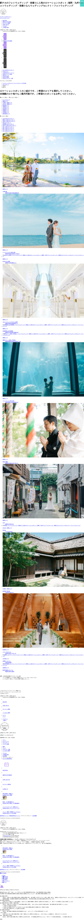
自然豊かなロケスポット (8, 124)
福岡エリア (5, 101)
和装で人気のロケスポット (9, 119)
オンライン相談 (6, 23)
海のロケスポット (7, 122)
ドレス (4, 748)
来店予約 (5, 20)
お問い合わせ (6, 24)
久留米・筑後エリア (7, 102)
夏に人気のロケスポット (8, 128)
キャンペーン (6, 741)
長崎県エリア (6, 106)
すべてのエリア (6, 99)
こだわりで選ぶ (14, 97)
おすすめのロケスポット (8, 118)
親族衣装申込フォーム (14, 815)
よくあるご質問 (6, 750)
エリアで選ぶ (4, 97)
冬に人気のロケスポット (8, 131)
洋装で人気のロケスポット (9, 121)
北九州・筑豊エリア (7, 104)
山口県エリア (6, 108)
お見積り (5, 879)
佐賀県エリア (6, 109)
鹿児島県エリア (6, 113)
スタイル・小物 (6, 749)
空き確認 (6, 878)
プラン (4, 740)
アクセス (5, 26)
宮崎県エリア (6, 110)
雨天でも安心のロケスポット (9, 125)
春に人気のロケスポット (8, 126)
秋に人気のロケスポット (8, 129)
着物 (4, 746)
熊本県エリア (6, 105)
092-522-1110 (7, 835)
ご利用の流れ (6, 27)
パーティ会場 (6, 744)
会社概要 (5, 755)
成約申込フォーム (4, 815)
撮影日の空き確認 (7, 21)
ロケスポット (6, 742)
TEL (4, 875)
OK (1, 919)
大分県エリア (6, 112)
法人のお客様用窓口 (7, 758)
